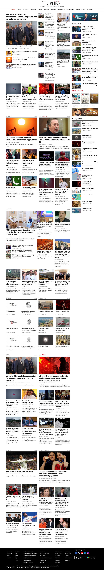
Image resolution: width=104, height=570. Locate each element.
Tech (83, 9)
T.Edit (16, 553)
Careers (42, 562)
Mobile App (67, 560)
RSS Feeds (42, 555)
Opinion (53, 9)
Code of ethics (68, 557)
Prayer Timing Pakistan (29, 551)
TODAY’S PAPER (44, 6)
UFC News (57, 555)
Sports (46, 9)
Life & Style (61, 9)
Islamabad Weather (28, 562)
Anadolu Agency (14, 48)
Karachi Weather (28, 557)
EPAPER (62, 6)
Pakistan (25, 9)
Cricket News (58, 551)
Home (13, 9)
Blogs (78, 9)
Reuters (9, 48)
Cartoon (90, 9)
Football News (58, 553)
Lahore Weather (27, 560)
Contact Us (43, 560)
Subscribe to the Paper (45, 557)
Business (33, 9)
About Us (42, 551)
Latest (19, 9)
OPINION (8, 298)
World (40, 9)
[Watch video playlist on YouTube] (85, 17)
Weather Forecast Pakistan (30, 555)
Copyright (67, 555)
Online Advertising (44, 553)
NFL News (57, 560)
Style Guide (67, 551)
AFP (7, 48)
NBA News (57, 557)
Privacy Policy (68, 553)
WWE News (57, 562)
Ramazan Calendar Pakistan (30, 553)
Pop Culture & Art (42, 478)
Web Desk (8, 236)
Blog (16, 557)
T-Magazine (70, 9)
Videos (16, 560)
